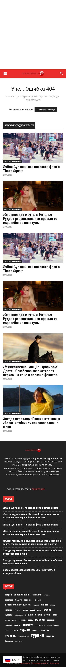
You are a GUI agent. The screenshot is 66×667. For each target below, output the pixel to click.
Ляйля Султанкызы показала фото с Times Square (31, 169)
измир (52, 605)
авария (8, 594)
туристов (44, 630)
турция (37, 635)
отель (47, 614)
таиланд (14, 630)
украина (50, 636)
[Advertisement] (33, 35)
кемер (25, 610)
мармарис (19, 615)
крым (39, 610)
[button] (5, 73)
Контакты (54, 663)
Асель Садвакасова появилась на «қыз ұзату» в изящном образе (29, 571)
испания (8, 610)
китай (32, 610)
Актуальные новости (12, 161)
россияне (51, 620)
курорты (9, 615)
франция (18, 641)
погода (14, 620)
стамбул (27, 624)
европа (36, 605)
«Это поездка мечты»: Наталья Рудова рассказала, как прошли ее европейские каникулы (30, 219)
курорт (47, 609)
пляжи (7, 620)
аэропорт (9, 600)
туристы (10, 635)
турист (34, 631)
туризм (25, 630)
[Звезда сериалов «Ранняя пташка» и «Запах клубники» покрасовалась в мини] (33, 400)
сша (6, 630)
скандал (8, 625)
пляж (55, 615)
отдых (29, 614)
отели (38, 614)
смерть (17, 625)
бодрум (18, 600)
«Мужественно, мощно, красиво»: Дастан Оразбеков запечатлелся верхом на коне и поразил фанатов (30, 371)
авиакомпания (22, 594)
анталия (37, 594)
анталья (47, 595)
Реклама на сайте (40, 663)
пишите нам (38, 488)
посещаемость (26, 620)
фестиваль (9, 641)
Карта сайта (25, 663)
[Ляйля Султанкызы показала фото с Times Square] (33, 148)
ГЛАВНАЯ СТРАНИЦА (46, 110)
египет (44, 604)
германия (28, 600)
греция (38, 600)
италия (17, 610)
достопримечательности (18, 604)
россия (40, 619)
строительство (53, 625)
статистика (40, 625)
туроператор (24, 636)
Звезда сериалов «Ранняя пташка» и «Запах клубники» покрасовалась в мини (31, 423)
